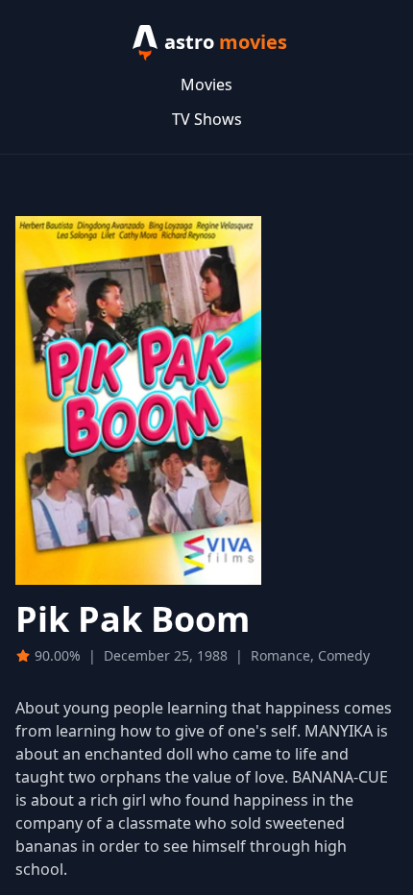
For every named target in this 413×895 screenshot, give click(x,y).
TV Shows (207, 119)
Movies (206, 84)
